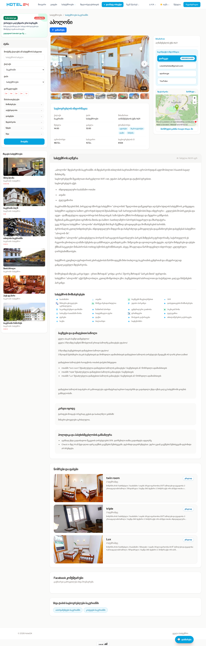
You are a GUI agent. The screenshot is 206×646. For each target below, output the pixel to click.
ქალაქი (7, 64)
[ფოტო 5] (100, 96)
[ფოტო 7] (123, 96)
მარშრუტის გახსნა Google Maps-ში (177, 129)
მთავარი (42, 4)
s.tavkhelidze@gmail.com (171, 66)
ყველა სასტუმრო (180, 633)
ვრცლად (188, 478)
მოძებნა (24, 141)
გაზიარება (60, 30)
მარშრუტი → (191, 92)
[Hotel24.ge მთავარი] (18, 4)
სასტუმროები (56, 15)
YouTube (164, 81)
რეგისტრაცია (192, 4)
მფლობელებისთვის (89, 4)
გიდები (53, 4)
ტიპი (6, 76)
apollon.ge (164, 73)
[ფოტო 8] (134, 96)
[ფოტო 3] (78, 96)
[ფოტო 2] (67, 96)
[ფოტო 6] (112, 96)
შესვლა (177, 4)
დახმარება (184, 639)
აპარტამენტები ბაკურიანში (67, 610)
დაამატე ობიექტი (112, 4)
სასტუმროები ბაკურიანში (76, 15)
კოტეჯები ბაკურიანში (95, 610)
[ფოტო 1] (56, 96)
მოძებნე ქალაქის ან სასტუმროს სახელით (23, 51)
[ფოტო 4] (89, 96)
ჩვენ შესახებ (132, 4)
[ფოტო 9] (145, 96)
